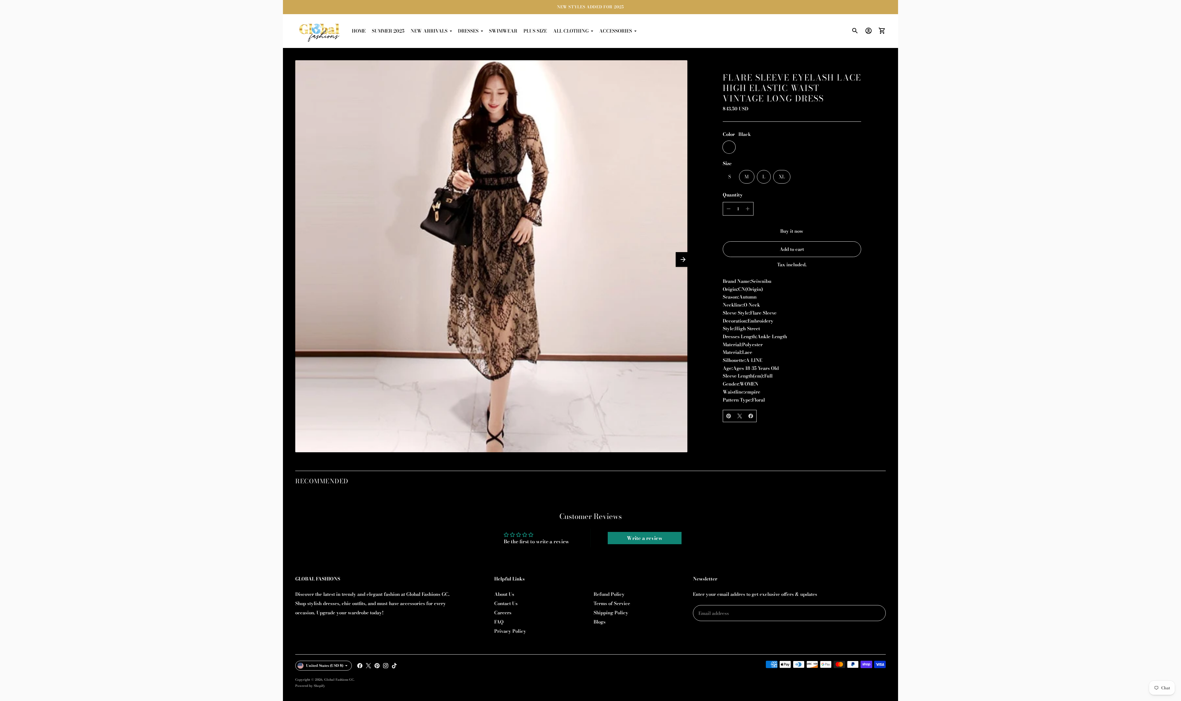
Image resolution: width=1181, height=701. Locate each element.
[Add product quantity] (747, 208)
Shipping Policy (611, 612)
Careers (502, 612)
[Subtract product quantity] (728, 208)
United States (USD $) (325, 665)
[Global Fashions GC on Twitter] (368, 666)
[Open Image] (491, 256)
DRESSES (468, 30)
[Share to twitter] (739, 416)
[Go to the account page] (868, 31)
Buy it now (791, 231)
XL (782, 176)
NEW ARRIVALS (429, 30)
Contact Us (506, 603)
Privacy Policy (510, 631)
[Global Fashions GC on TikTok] (394, 666)
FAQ (498, 621)
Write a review (644, 538)
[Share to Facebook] (750, 416)
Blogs (600, 621)
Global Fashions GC (339, 679)
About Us (504, 594)
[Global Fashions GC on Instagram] (386, 666)
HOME (359, 30)
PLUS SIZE (535, 30)
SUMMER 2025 (388, 30)
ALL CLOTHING (571, 30)
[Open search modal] (855, 31)
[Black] (729, 147)
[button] (683, 259)
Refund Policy (609, 594)
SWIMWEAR (503, 30)
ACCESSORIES (615, 30)
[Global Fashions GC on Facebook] (360, 666)
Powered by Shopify (310, 685)
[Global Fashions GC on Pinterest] (377, 666)
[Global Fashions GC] (319, 31)
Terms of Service (612, 603)
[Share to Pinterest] (728, 416)
